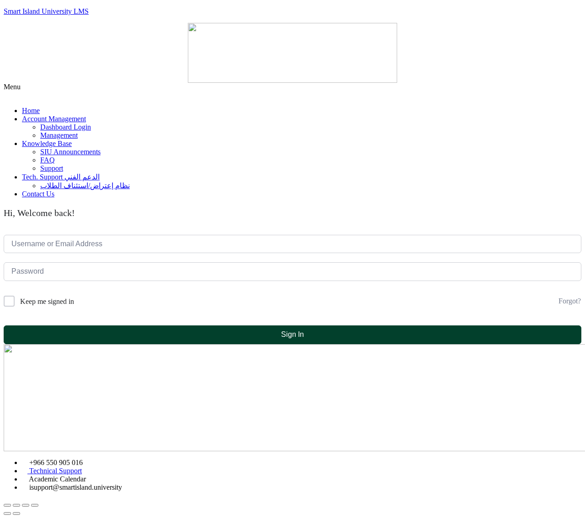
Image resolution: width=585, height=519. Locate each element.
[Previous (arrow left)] (7, 513)
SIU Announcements (70, 152)
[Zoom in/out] (34, 505)
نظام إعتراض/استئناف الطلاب (85, 185)
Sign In (292, 334)
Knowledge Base (47, 143)
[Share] (16, 505)
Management (59, 135)
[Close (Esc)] (7, 505)
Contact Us (38, 194)
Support (51, 168)
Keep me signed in (47, 301)
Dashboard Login (65, 127)
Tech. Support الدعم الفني (61, 177)
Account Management (54, 119)
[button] (292, 91)
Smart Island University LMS (46, 11)
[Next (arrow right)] (16, 513)
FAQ (47, 160)
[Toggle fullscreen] (25, 505)
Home (31, 110)
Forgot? (569, 301)
